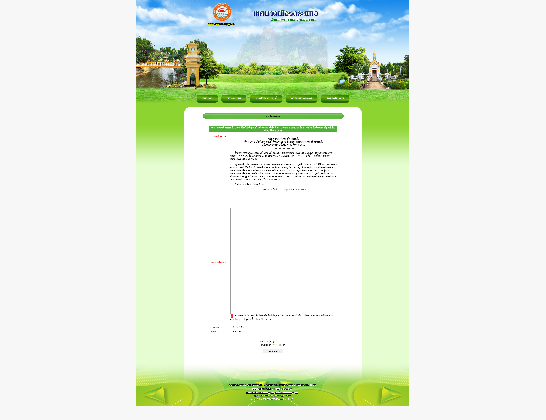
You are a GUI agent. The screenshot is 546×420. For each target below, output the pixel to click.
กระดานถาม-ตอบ (301, 98)
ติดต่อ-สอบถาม (335, 98)
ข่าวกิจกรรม (234, 98)
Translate (282, 344)
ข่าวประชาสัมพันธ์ (266, 98)
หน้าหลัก (207, 98)
